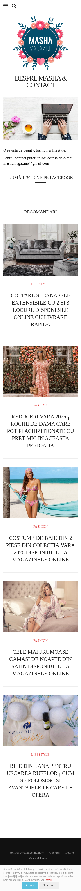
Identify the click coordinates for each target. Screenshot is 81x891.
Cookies (55, 852)
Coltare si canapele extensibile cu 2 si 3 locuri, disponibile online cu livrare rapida (40, 310)
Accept (30, 885)
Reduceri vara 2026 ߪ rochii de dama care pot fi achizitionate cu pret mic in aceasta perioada (40, 431)
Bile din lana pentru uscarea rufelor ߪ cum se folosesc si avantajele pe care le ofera (40, 780)
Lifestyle (40, 284)
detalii (49, 880)
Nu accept (49, 885)
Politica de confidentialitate (27, 852)
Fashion (40, 405)
